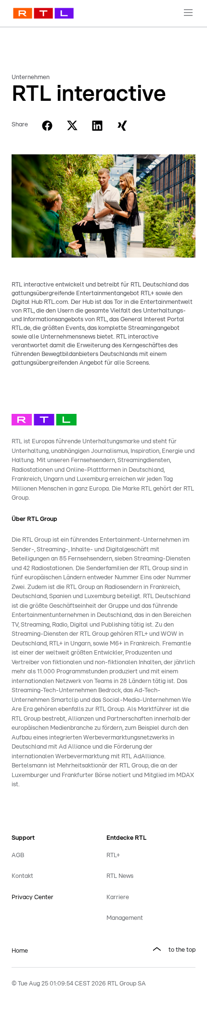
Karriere (117, 897)
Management (124, 918)
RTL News (119, 876)
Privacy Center (32, 897)
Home (20, 951)
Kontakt (22, 876)
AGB (18, 855)
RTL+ (113, 855)
